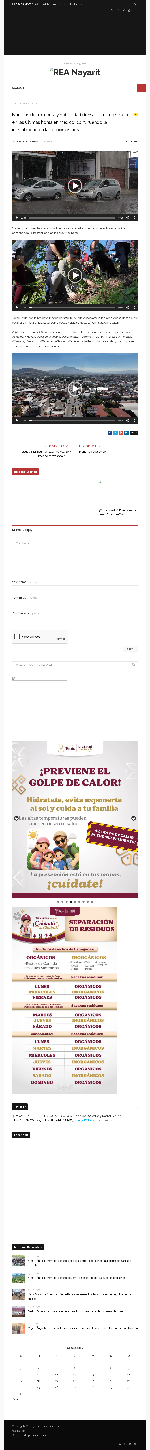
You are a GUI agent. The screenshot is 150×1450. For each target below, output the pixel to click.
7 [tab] (83, 902)
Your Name (25, 582)
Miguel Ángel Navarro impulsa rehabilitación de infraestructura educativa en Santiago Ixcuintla (83, 1328)
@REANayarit (88, 1120)
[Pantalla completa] (133, 218)
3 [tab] (67, 902)
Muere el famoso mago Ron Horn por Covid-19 (64, 4)
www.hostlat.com (43, 1435)
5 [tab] (75, 902)
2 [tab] (62, 902)
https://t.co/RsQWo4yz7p (27, 1120)
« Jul (15, 1398)
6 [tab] (79, 902)
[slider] (72, 218)
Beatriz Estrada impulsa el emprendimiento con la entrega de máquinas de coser (76, 1311)
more (133, 432)
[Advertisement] (75, 33)
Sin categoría (131, 141)
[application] (75, 186)
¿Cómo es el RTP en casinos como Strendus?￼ (117, 512)
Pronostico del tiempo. (92, 451)
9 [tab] (92, 902)
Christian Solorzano (25, 141)
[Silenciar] (127, 218)
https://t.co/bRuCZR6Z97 (59, 1120)
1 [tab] (58, 902)
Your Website (25, 613)
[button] (75, 186)
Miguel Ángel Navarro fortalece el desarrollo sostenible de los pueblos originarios (76, 1277)
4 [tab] (71, 902)
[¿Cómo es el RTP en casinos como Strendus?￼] (118, 493)
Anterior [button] (16, 818)
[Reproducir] (17, 218)
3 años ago (109, 1120)
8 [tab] (88, 902)
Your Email (24, 597)
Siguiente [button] (133, 818)
